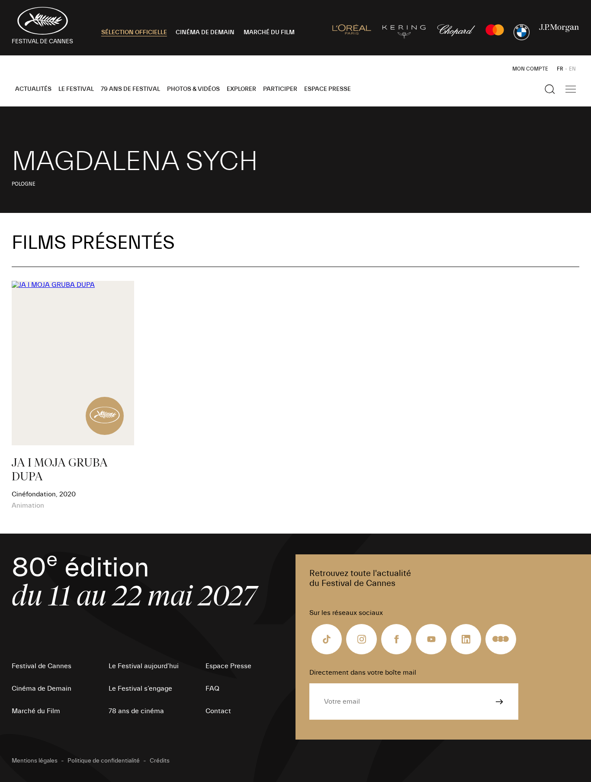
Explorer (241, 89)
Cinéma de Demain (41, 688)
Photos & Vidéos (193, 89)
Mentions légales (35, 760)
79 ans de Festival (130, 89)
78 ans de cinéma (136, 711)
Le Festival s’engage (140, 688)
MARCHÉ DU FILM (269, 32)
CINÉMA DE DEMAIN (205, 32)
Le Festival (76, 89)
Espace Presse (327, 89)
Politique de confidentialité (103, 760)
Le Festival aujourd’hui (144, 666)
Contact (218, 711)
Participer (280, 89)
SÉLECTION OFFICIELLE (134, 32)
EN (572, 69)
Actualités (33, 89)
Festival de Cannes (41, 666)
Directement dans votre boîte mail (362, 672)
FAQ (212, 688)
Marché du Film (36, 711)
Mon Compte (530, 69)
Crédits (160, 760)
